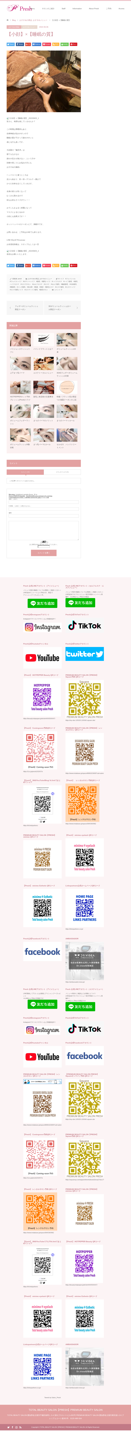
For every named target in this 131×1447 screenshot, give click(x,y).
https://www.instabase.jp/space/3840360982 (81, 824)
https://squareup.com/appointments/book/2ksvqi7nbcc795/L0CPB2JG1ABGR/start (94, 1180)
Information (77, 9)
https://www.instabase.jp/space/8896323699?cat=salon (85, 773)
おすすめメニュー (29, 27)
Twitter (8, 1427)
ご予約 (108, 9)
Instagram (16, 1427)
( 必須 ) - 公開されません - (20, 506)
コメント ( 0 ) (25, 472)
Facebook (12, 1427)
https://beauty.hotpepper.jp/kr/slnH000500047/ (81, 1285)
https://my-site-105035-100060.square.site (80, 1119)
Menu (32, 9)
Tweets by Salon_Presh (52, 1397)
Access (121, 9)
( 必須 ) (13, 499)
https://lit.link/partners (30, 825)
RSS (20, 1427)
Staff (63, 9)
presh (20, 279)
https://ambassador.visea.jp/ (75, 982)
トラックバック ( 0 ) (62, 472)
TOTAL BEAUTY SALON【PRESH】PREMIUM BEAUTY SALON (65, 1409)
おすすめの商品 (14, 27)
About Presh (94, 9)
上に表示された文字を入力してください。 (43, 544)
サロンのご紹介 (48, 9)
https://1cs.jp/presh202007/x (33, 771)
